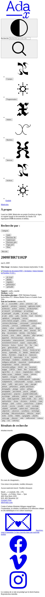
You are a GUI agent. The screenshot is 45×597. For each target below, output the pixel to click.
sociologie (35, 406)
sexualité (20, 406)
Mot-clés (5, 251)
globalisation (6, 350)
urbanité (35, 416)
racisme (38, 396)
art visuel (9, 277)
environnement (31, 340)
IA (20, 352)
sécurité (4, 406)
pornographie (6, 391)
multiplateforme (7, 382)
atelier (11, 316)
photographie (6, 389)
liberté (20, 369)
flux (31, 345)
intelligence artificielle (9, 362)
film (26, 345)
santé (12, 403)
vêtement (14, 418)
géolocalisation (13, 347)
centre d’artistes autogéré (10, 321)
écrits (12, 335)
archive (14, 308)
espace (22, 343)
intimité (20, 367)
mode (29, 377)
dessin (4, 330)
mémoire (33, 374)
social (28, 406)
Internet (16, 364)
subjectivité (5, 411)
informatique (6, 360)
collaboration (32, 321)
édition (19, 335)
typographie (26, 416)
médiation (18, 374)
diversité (33, 330)
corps (34, 326)
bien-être (24, 316)
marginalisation (28, 372)
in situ (27, 357)
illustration (12, 355)
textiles (10, 416)
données (22, 333)
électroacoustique (17, 338)
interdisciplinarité (34, 362)
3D (3, 304)
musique (30, 382)
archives (22, 308)
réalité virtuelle (26, 399)
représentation (6, 401)
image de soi (22, 355)
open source (19, 384)
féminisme (5, 345)
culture (11, 328)
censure (25, 318)
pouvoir (25, 391)
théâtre (17, 416)
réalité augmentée (13, 399)
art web (4, 316)
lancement (32, 367)
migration (9, 282)
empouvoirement (18, 340)
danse (31, 328)
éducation (26, 335)
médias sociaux (7, 374)
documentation (12, 333)
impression (32, 355)
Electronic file (11, 237)
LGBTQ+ (12, 369)
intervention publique (9, 367)
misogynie (13, 377)
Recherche (5, 38)
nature (4, 384)
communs (15, 326)
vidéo (22, 418)
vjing (3, 421)
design (38, 328)
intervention (25, 364)
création (4, 328)
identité (8, 279)
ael (36, 304)
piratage (15, 389)
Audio (8, 235)
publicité (24, 396)
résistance (23, 401)
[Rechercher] (19, 49)
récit (35, 399)
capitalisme (5, 318)
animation (14, 306)
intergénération (7, 364)
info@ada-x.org (6, 502)
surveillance (25, 411)
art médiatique (17, 311)
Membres (9, 140)
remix (40, 399)
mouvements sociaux (9, 379)
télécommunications (18, 413)
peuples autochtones (27, 386)
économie (5, 335)
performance (10, 284)
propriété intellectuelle (30, 394)
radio (3, 399)
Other (8, 247)
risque (40, 401)
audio (17, 316)
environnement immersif (10, 343)
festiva (13, 345)
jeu (26, 367)
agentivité (5, 306)
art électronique (32, 308)
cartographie (16, 318)
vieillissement (30, 418)
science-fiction (28, 403)
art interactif (6, 311)
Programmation (11, 99)
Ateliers (9, 120)
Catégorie (5, 231)
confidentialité (25, 326)
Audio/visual (10, 240)
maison (18, 372)
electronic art (29, 338)
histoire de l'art (35, 350)
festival (20, 345)
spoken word (23, 408)
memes (25, 374)
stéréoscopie (34, 408)
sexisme (12, 406)
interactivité (22, 362)
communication (36, 323)
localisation (33, 369)
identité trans (34, 352)
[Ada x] (18, 18)
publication (15, 396)
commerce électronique (9, 323)
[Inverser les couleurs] (19, 28)
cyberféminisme (21, 328)
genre (4, 347)
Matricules (5, 205)
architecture (6, 308)
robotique (5, 403)
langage (4, 369)
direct (26, 330)
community (5, 326)
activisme (29, 304)
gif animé (30, 347)
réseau (16, 401)
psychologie (6, 396)
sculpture (39, 403)
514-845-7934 (6, 500)
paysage (33, 384)
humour (4, 352)
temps (38, 413)
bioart (31, 316)
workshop (15, 421)
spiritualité (9, 287)
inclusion (34, 357)
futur (36, 345)
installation (16, 360)
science (18, 403)
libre (25, 369)
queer (31, 396)
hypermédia (13, 352)
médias (37, 372)
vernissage (5, 418)
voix (8, 421)
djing (3, 333)
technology (5, 413)
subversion (15, 411)
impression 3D (6, 357)
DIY (39, 330)
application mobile (34, 306)
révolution (33, 401)
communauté (24, 323)
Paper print (10, 245)
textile (4, 416)
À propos (9, 79)
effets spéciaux (37, 335)
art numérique (28, 311)
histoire (25, 350)
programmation (7, 394)
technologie (35, 411)
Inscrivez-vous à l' (22, 532)
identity (4, 355)
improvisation (18, 357)
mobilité (22, 377)
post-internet (17, 391)
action (22, 304)
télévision (30, 413)
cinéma (23, 321)
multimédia (36, 379)
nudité (10, 384)
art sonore (25, 313)
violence (40, 418)
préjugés (33, 391)
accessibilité (13, 304)
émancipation (6, 340)
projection (17, 394)
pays (26, 384)
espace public (32, 343)
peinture (4, 386)
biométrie (38, 316)
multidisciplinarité (24, 379)
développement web (15, 330)
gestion (22, 347)
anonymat (22, 306)
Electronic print (11, 242)
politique (30, 389)
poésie (22, 389)
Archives (9, 180)
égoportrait (5, 338)
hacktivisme (16, 350)
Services (9, 160)
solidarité (5, 408)
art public (16, 313)
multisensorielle (19, 382)
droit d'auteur (31, 333)
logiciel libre (6, 372)
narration (38, 382)
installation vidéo (27, 360)
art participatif (6, 313)
